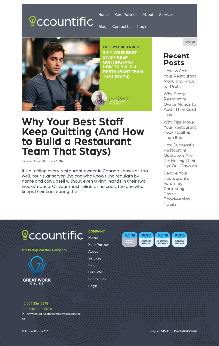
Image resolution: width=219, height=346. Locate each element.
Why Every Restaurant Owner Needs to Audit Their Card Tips (180, 104)
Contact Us (122, 27)
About (147, 15)
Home (103, 15)
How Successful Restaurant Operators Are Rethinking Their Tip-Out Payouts (180, 155)
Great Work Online (185, 331)
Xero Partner (125, 15)
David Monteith (36, 161)
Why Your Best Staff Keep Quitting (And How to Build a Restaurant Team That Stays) (83, 136)
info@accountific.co (37, 308)
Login (142, 27)
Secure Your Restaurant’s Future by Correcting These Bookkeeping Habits (177, 188)
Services (166, 15)
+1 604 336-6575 (35, 303)
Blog (102, 27)
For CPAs (95, 272)
